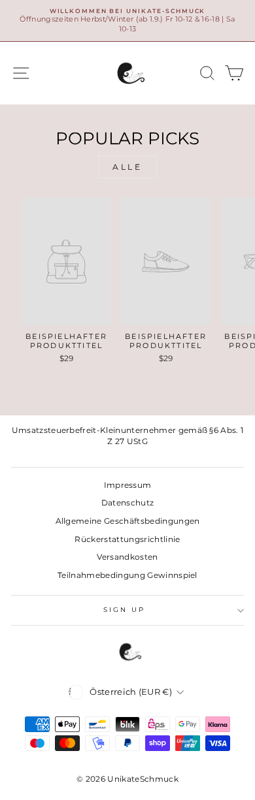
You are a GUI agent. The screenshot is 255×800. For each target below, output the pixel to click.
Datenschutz (127, 502)
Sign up (124, 609)
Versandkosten (127, 557)
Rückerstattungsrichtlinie (127, 539)
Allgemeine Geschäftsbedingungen (128, 521)
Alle (127, 167)
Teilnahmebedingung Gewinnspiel (127, 575)
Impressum (128, 485)
